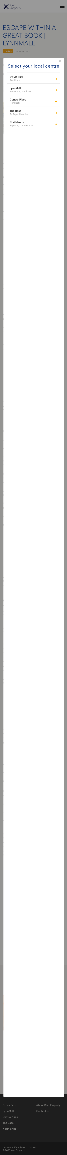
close (60, 61)
